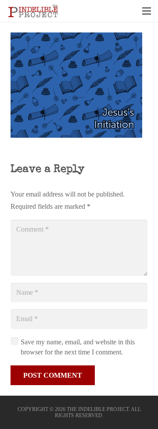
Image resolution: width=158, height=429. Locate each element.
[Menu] (146, 11)
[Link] (32, 11)
